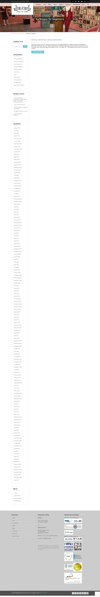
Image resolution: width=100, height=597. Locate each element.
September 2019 (18, 280)
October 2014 (17, 380)
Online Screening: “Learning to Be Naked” (20, 108)
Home (13, 517)
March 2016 (17, 354)
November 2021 (18, 225)
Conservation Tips (18, 64)
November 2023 (18, 185)
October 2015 (17, 364)
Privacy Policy (44, 592)
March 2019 (17, 296)
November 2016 (18, 343)
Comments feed (18, 498)
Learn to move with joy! (19, 104)
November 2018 (18, 306)
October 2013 (17, 396)
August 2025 (17, 151)
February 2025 (17, 162)
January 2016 (17, 356)
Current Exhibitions (18, 66)
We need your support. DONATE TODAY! (20, 1)
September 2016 (18, 346)
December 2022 (18, 199)
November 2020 (18, 251)
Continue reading (38, 52)
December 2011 (18, 438)
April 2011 (16, 459)
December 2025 (18, 143)
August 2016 (17, 348)
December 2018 (18, 304)
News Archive (17, 77)
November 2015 (18, 361)
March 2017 (17, 338)
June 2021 (16, 235)
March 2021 (17, 243)
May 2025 (16, 154)
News (49, 4)
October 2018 (17, 309)
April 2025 (16, 156)
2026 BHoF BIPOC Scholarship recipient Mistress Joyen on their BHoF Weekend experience (20, 100)
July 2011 (16, 451)
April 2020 (16, 267)
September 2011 (18, 446)
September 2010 (18, 477)
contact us (44, 535)
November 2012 (18, 419)
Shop (83, 4)
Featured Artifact (18, 69)
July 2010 (16, 480)
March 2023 (17, 196)
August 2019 (17, 283)
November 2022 (18, 201)
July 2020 (16, 259)
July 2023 (16, 193)
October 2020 (17, 254)
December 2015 (18, 359)
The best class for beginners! (17, 114)
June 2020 (16, 262)
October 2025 (17, 146)
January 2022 (17, 220)
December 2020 (18, 248)
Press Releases (46, 42)
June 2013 (16, 406)
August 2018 (17, 312)
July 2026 (16, 130)
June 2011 (16, 453)
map (39, 524)
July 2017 (16, 335)
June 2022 (16, 209)
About (55, 4)
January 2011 (17, 467)
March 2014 (17, 390)
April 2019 (16, 293)
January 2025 (17, 164)
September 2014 (18, 382)
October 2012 (17, 422)
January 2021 (17, 246)
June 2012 (16, 427)
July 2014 (16, 385)
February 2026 (17, 138)
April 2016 (16, 351)
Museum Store (15, 536)
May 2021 (16, 238)
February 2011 (17, 464)
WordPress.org (17, 500)
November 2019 (18, 277)
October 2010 (17, 474)
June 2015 (16, 369)
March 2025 (17, 159)
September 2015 (18, 367)
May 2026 (16, 133)
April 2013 (16, 411)
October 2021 (17, 227)
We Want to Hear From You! (20, 111)
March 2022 (17, 217)
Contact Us (67, 4)
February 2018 (17, 325)
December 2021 (18, 222)
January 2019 (17, 301)
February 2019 (17, 298)
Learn (44, 4)
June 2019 (16, 288)
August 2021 (17, 230)
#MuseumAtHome (18, 58)
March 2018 (17, 322)
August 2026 (17, 128)
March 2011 (17, 461)
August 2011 (17, 448)
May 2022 (16, 212)
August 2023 (17, 191)
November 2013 (18, 393)
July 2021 (16, 233)
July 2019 (16, 285)
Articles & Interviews (18, 61)
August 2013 (17, 401)
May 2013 (16, 409)
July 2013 (16, 403)
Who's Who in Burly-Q (19, 85)
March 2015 (17, 372)
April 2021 (16, 241)
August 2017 (17, 333)
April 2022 (16, 214)
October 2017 (17, 330)
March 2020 (17, 269)
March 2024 (17, 178)
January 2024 (17, 183)
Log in (15, 493)
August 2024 (17, 172)
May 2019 (16, 290)
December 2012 (18, 417)
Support (61, 4)
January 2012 (17, 435)
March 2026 (17, 135)
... (0, 596)
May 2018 (16, 317)
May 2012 (16, 430)
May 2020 (16, 264)
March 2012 (17, 432)
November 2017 (18, 327)
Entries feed (17, 495)
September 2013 (18, 398)
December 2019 (18, 275)
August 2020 (17, 256)
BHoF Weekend (76, 4)
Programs (38, 4)
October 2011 (17, 443)
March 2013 (17, 414)
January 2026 (17, 141)
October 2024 (17, 170)
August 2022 (17, 204)
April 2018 (16, 319)
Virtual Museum (17, 82)
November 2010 (18, 472)
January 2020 (17, 272)
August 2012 (17, 424)
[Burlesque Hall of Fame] (22, 9)
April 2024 (16, 175)
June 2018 (16, 314)
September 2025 (18, 149)
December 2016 (18, 340)
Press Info (14, 533)
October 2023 (17, 188)
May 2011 (16, 456)
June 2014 (16, 388)
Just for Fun (17, 72)
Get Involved (15, 523)
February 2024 (17, 180)
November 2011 (18, 440)
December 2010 (18, 469)
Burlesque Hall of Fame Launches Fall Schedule (46, 40)
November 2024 (18, 167)
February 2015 (17, 375)
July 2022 (16, 206)
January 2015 (17, 377)
